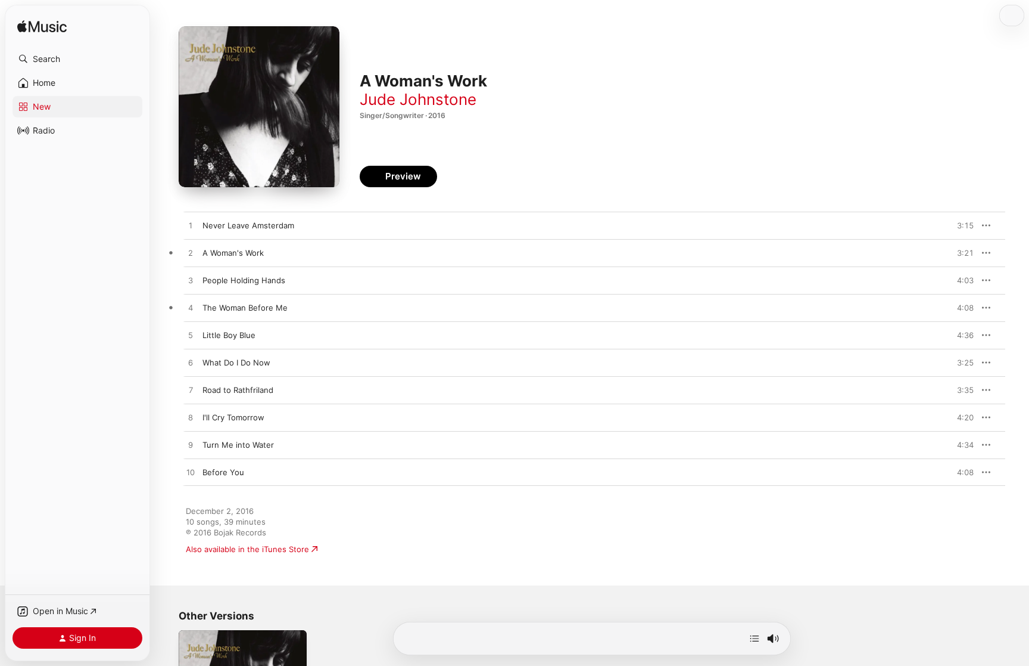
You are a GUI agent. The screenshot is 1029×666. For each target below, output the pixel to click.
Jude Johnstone (418, 99)
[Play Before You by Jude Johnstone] (190, 472)
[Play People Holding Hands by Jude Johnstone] (190, 280)
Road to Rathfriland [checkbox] (237, 390)
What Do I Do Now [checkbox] (236, 362)
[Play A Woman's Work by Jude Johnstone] (190, 253)
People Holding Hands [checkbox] (243, 280)
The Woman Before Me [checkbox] (245, 307)
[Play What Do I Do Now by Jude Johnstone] (190, 363)
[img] (42, 27)
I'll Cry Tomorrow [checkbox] (233, 417)
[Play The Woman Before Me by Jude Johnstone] (190, 308)
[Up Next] (754, 638)
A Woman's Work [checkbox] (233, 253)
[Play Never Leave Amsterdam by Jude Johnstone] (190, 226)
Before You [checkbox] (223, 472)
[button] (77, 59)
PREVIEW (960, 225)
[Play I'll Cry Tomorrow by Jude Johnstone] (190, 418)
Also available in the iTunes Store (247, 549)
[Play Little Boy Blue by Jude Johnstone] (190, 335)
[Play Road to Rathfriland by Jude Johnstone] (190, 390)
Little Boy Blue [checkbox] (228, 335)
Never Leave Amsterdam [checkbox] (248, 225)
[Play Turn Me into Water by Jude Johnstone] (190, 445)
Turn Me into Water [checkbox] (238, 445)
